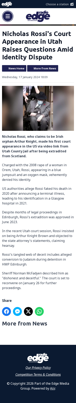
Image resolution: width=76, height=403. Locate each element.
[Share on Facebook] (6, 311)
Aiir (52, 388)
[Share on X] (28, 311)
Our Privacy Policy (38, 367)
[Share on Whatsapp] (39, 311)
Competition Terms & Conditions (38, 374)
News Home (16, 68)
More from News (45, 68)
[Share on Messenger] (17, 311)
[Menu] (7, 16)
